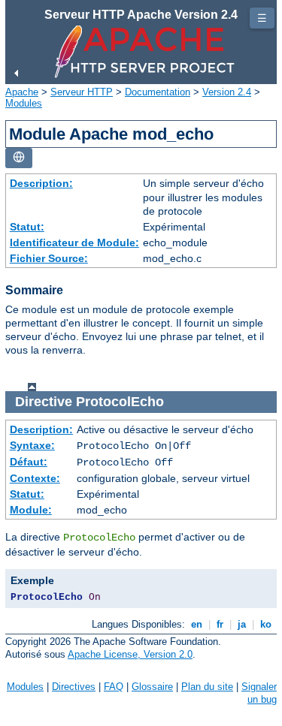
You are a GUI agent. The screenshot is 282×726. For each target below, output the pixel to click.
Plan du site (207, 686)
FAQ (113, 686)
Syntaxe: (32, 445)
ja (242, 624)
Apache (21, 92)
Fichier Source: (49, 258)
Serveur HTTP (81, 92)
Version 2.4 (226, 92)
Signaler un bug (259, 693)
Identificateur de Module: (74, 242)
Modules (23, 103)
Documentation (157, 92)
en (196, 624)
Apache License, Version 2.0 (130, 654)
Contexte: (35, 478)
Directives (74, 686)
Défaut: (28, 462)
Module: (31, 510)
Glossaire (152, 686)
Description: (41, 183)
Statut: (27, 227)
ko (265, 624)
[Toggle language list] (18, 158)
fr (220, 624)
